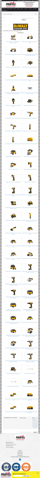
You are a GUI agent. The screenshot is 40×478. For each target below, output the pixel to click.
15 (36, 420)
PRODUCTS (4, 8)
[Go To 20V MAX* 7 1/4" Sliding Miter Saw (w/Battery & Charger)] (13, 37)
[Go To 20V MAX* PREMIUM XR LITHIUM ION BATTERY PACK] (30, 407)
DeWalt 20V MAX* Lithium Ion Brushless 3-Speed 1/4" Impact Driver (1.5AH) (30, 272)
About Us (20, 453)
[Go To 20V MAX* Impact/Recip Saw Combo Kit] (13, 152)
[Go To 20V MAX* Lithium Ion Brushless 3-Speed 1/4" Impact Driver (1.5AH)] (30, 266)
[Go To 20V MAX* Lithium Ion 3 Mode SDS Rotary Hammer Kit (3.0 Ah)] (13, 203)
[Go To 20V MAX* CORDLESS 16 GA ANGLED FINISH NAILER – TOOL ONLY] (30, 88)
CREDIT (22, 8)
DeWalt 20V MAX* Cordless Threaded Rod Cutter (13, 118)
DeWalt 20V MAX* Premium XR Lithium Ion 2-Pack (13, 411)
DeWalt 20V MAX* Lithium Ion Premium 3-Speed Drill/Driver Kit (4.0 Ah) (30, 348)
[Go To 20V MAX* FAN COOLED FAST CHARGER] (30, 139)
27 (33, 424)
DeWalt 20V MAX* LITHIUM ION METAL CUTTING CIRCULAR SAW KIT (13, 348)
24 (34, 423)
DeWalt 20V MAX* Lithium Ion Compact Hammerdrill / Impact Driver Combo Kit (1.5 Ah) (13, 310)
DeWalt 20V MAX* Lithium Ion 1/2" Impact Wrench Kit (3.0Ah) (13, 195)
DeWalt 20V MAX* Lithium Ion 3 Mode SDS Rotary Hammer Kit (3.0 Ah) (13, 208)
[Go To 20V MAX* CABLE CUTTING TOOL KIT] (13, 62)
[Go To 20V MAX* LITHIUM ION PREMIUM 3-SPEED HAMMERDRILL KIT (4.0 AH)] (30, 356)
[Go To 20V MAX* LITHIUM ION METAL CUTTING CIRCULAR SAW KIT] (13, 343)
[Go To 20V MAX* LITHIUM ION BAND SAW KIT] (30, 254)
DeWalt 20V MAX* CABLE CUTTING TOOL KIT (13, 67)
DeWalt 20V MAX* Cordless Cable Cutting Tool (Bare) (13, 106)
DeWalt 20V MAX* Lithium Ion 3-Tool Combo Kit (30, 207)
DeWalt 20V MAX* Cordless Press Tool (30, 105)
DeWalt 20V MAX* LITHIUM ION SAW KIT (13, 373)
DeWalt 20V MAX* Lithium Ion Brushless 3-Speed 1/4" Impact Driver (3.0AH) (13, 285)
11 (35, 419)
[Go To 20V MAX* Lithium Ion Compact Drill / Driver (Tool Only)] (13, 292)
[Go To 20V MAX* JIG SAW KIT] (13, 164)
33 (37, 425)
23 (32, 423)
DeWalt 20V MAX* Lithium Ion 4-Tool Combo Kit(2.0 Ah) (30, 246)
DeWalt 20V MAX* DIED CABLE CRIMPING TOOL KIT (30, 118)
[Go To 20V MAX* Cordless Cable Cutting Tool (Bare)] (13, 101)
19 (37, 421)
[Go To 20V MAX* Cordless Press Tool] (30, 101)
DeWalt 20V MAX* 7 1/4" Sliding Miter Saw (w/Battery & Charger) (13, 42)
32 (35, 425)
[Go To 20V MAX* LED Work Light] (30, 177)
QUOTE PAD (35, 8)
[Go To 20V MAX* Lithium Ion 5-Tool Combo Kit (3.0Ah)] (13, 254)
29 (36, 424)
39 (36, 427)
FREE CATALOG (4, 10)
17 (34, 421)
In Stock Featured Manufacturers (20, 457)
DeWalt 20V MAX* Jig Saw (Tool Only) (30, 156)
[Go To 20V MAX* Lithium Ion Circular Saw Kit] (30, 279)
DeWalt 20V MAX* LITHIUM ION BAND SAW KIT (30, 258)
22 (36, 422)
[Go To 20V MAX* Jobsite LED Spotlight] (30, 164)
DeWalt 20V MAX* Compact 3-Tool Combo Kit (30, 67)
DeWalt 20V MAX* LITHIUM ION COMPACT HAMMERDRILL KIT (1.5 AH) (30, 310)
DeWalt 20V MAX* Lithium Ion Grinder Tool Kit (29, 322)
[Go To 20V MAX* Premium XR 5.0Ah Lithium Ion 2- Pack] (13, 394)
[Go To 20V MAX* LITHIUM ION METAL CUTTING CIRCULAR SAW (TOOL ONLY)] (30, 330)
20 (33, 422)
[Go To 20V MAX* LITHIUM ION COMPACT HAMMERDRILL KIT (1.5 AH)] (30, 305)
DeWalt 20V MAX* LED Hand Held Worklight (13, 182)
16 (32, 421)
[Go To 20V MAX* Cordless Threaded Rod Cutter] (13, 113)
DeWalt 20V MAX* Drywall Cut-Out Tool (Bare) (30, 131)
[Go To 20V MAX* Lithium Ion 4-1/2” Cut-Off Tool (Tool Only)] (13, 228)
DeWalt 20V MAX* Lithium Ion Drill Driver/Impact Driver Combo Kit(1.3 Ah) (13, 323)
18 (35, 421)
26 (37, 423)
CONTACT (30, 8)
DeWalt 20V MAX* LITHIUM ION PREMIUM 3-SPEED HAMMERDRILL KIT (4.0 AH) (30, 361)
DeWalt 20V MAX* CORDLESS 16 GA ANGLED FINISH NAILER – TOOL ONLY (30, 93)
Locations (20, 455)
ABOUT (15, 8)
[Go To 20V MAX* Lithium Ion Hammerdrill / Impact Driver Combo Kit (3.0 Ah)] (13, 330)
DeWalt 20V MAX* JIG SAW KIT (13, 169)
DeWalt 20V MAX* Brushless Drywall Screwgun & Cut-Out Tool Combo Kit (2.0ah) (30, 55)
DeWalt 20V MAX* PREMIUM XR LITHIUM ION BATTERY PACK (30, 412)
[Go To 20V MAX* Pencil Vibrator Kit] (13, 381)
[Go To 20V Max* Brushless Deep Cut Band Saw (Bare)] (30, 37)
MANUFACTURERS (10, 8)
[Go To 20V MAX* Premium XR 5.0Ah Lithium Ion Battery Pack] (30, 394)
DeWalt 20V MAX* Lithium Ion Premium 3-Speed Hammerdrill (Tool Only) (13, 361)
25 (35, 423)
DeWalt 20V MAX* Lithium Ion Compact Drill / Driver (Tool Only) (13, 297)
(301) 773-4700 (35, 0)
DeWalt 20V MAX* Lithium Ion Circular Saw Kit (29, 284)
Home (4, 17)
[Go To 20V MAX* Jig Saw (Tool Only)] (30, 152)
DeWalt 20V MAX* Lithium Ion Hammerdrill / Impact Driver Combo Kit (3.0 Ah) (13, 336)
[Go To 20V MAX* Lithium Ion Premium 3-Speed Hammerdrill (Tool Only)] (13, 356)
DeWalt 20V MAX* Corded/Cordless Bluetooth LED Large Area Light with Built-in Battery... (13, 93)
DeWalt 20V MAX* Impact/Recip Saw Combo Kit (13, 156)
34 (33, 426)
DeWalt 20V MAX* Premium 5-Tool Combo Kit (30, 386)
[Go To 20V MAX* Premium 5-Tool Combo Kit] (30, 381)
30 (32, 425)
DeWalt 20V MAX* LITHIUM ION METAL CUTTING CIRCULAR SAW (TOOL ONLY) (30, 336)
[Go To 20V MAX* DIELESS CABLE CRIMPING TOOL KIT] (13, 126)
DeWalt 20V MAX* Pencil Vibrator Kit (13, 386)
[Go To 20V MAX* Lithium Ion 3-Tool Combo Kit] (30, 203)
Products (20, 452)
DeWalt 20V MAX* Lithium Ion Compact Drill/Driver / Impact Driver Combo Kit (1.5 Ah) (30, 297)
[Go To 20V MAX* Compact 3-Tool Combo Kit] (30, 62)
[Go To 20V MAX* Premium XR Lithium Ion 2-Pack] (13, 407)
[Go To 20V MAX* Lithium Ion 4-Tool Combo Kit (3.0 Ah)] (30, 228)
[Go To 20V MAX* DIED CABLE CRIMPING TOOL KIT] (30, 113)
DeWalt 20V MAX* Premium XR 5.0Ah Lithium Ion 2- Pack (13, 399)
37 (33, 427)
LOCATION (26, 8)
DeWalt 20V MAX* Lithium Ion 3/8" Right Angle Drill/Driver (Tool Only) (30, 221)
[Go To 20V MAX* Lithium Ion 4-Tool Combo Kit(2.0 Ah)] (30, 241)
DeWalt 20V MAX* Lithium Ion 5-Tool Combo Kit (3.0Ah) (13, 259)
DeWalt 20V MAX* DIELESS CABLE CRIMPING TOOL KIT (13, 131)
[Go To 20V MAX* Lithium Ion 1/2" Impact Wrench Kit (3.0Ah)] (13, 190)
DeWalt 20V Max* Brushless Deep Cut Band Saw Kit (13, 55)
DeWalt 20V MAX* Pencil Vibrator (30, 373)
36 (36, 426)
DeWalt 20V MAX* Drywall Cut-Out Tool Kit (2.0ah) (13, 143)
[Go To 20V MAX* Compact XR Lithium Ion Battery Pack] (30, 75)
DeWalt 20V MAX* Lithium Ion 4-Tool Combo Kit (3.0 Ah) (30, 234)
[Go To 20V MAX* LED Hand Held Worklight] (13, 177)
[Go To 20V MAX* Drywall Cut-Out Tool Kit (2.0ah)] (13, 139)
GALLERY (18, 8)
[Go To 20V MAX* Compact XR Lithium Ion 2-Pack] (13, 75)
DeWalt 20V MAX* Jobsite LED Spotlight (30, 169)
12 (37, 419)
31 (34, 425)
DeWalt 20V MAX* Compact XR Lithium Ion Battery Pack (30, 80)
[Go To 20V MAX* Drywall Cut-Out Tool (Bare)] (30, 126)
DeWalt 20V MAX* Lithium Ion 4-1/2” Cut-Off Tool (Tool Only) (13, 234)
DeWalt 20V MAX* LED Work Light (30, 182)
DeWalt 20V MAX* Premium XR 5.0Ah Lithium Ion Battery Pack (30, 399)
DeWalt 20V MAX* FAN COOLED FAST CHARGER (30, 143)
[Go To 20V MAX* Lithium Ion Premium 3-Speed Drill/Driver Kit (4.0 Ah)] (30, 343)
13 (33, 420)
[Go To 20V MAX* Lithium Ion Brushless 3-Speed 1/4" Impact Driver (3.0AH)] (13, 279)
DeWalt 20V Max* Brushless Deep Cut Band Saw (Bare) (30, 42)
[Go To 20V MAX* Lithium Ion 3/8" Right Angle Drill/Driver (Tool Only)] (30, 215)
